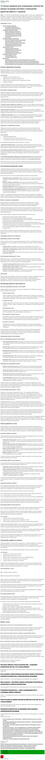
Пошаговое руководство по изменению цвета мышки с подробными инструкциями (21, 730)
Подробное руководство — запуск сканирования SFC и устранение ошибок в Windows (22, 727)
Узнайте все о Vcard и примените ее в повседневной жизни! (16, 738)
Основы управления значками (9, 25)
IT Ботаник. (2, 2)
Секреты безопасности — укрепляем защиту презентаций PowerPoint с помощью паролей (22, 731)
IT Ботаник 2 (5, 753)
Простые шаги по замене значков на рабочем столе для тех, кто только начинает (20, 729)
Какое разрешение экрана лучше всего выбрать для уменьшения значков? (22, 61)
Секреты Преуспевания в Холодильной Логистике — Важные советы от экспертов (18, 745)
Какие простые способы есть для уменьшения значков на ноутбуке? (20, 59)
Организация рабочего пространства (13, 33)
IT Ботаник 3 (5, 752)
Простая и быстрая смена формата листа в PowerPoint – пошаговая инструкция (17, 748)
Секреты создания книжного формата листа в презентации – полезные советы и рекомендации (21, 744)
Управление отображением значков (13, 28)
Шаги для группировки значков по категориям (15, 40)
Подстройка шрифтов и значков (10, 54)
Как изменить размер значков (12, 27)
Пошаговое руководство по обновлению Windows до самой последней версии (17, 746)
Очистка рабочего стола (8, 47)
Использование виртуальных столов (13, 35)
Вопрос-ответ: (6, 58)
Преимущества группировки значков (13, 44)
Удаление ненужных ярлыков (11, 48)
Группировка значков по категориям (13, 34)
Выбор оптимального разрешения (12, 31)
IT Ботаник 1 (5, 750)
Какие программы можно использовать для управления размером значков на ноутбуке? (24, 64)
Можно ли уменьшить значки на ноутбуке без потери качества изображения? (22, 62)
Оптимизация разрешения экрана (10, 30)
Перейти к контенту (4, 1)
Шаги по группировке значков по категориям (15, 42)
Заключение (8, 37)
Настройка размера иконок (11, 57)
